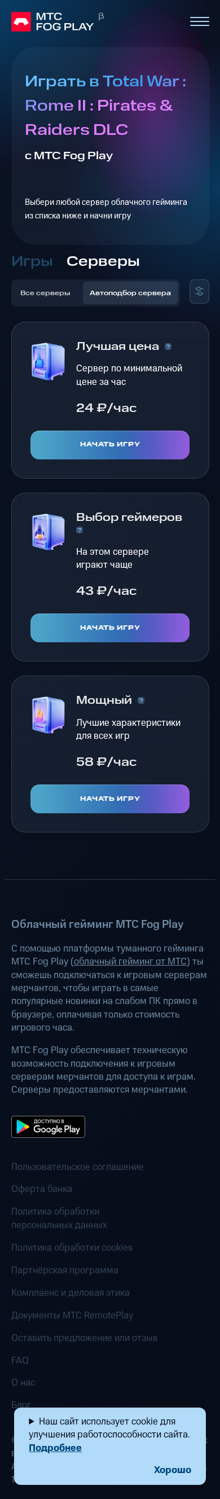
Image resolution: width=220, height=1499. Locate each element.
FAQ (20, 1361)
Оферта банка (41, 1189)
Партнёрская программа (64, 1270)
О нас (23, 1383)
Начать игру (110, 444)
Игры (32, 261)
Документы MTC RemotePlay (72, 1315)
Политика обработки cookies (72, 1248)
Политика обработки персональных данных (59, 1218)
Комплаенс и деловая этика (70, 1293)
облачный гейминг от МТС (130, 961)
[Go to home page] (95, 22)
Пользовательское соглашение (77, 1167)
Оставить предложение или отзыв (84, 1338)
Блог (21, 1405)
